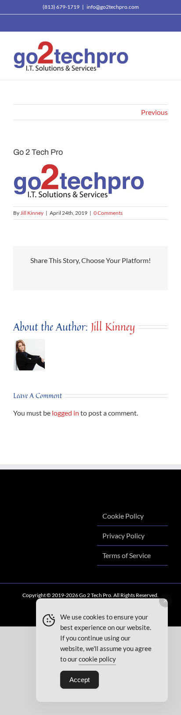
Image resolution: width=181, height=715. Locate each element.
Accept (79, 679)
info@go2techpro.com (113, 7)
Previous (154, 112)
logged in (65, 413)
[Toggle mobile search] (148, 45)
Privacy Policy (123, 535)
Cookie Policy (123, 516)
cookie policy (97, 659)
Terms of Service (126, 555)
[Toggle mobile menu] (164, 45)
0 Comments (108, 213)
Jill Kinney (31, 213)
